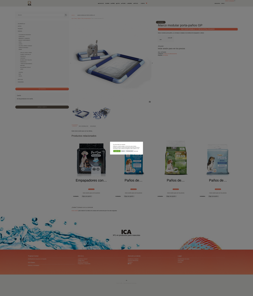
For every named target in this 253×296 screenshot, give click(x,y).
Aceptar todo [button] (117, 151)
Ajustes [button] (123, 151)
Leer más (136, 151)
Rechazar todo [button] (130, 151)
